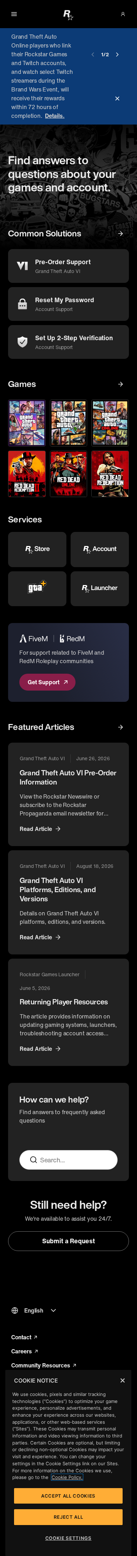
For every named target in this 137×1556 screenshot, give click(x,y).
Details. (54, 116)
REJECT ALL (68, 1517)
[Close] (122, 1380)
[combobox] (75, 1160)
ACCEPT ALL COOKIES (68, 1496)
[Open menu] (14, 14)
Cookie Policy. (67, 1477)
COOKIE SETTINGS (68, 1538)
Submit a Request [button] (68, 1240)
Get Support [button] (43, 682)
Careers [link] (25, 1351)
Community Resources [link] (43, 1365)
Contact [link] (24, 1337)
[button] (123, 14)
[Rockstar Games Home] (68, 14)
